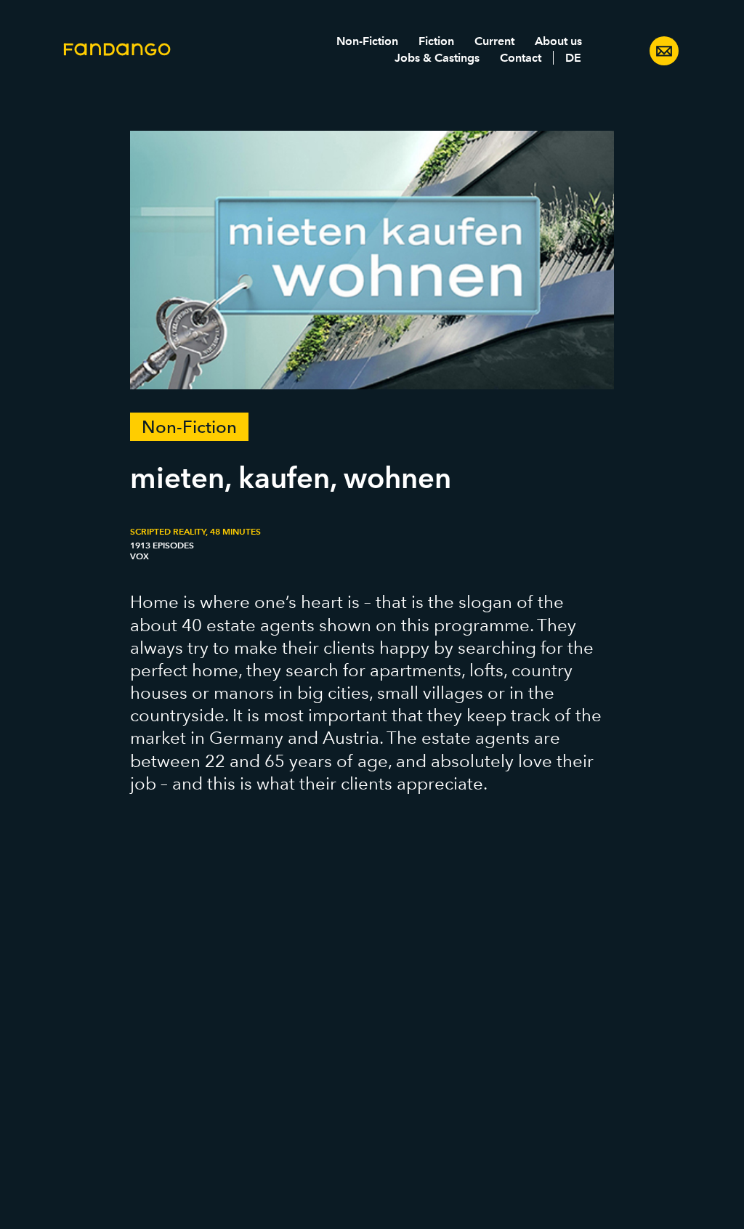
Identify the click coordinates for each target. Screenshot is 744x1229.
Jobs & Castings (437, 58)
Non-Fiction (367, 41)
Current (494, 41)
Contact (520, 58)
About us (558, 41)
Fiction (436, 41)
